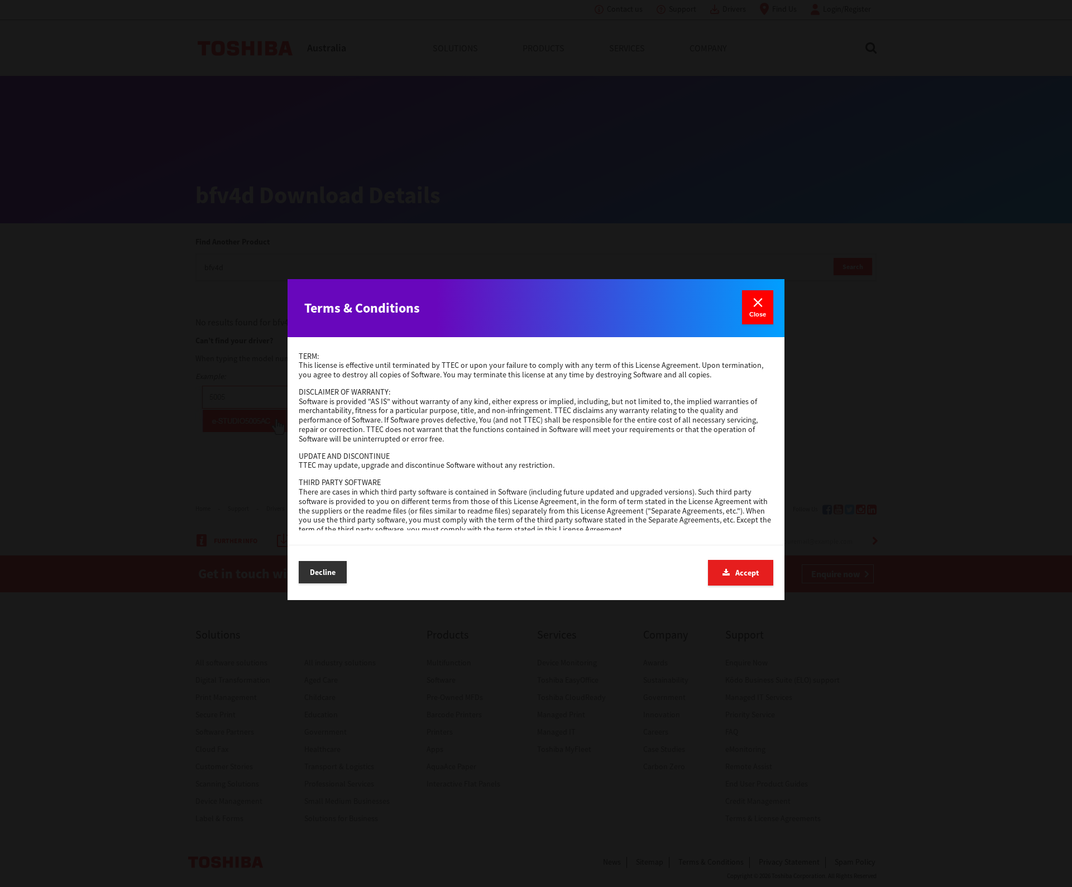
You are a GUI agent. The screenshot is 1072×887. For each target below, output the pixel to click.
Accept (747, 573)
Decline (323, 572)
